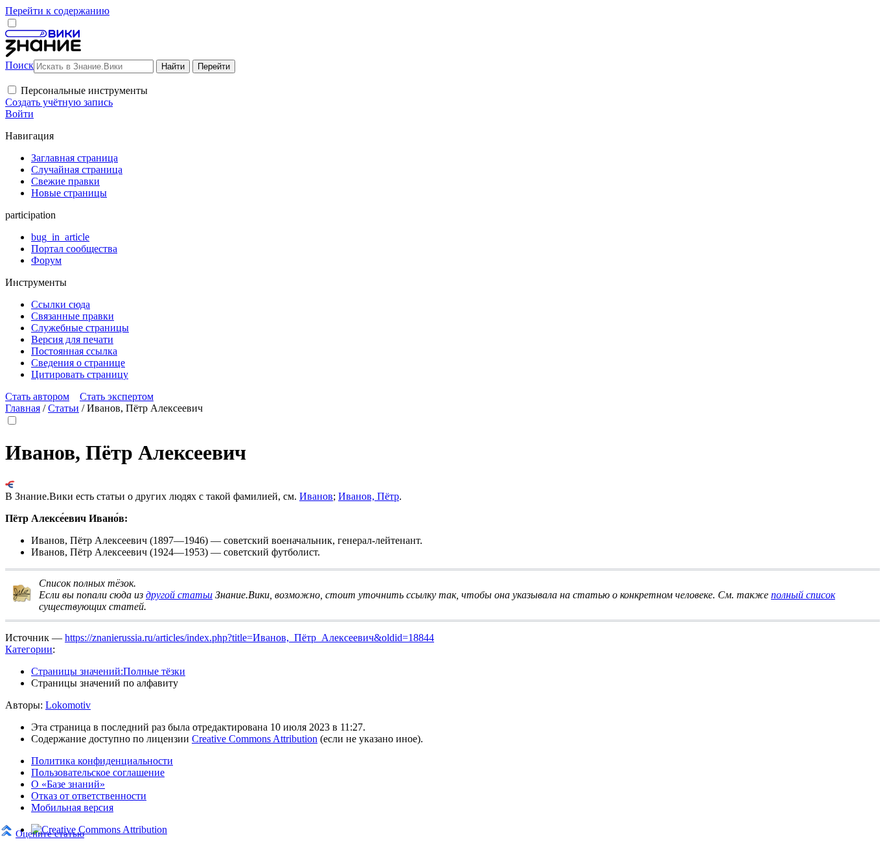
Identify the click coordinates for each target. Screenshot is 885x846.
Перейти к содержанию (57, 10)
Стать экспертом (117, 396)
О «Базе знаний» (68, 784)
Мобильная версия (72, 807)
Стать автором (37, 396)
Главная (22, 408)
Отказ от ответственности (88, 795)
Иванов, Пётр (368, 496)
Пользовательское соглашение (98, 772)
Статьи (63, 408)
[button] (12, 90)
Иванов (316, 496)
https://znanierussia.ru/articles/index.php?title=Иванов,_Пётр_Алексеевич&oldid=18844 (249, 637)
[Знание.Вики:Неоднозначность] (22, 599)
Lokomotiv (68, 705)
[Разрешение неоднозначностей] (10, 484)
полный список (803, 594)
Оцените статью (50, 833)
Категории (28, 649)
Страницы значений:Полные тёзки (108, 671)
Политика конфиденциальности (102, 760)
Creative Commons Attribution (254, 738)
